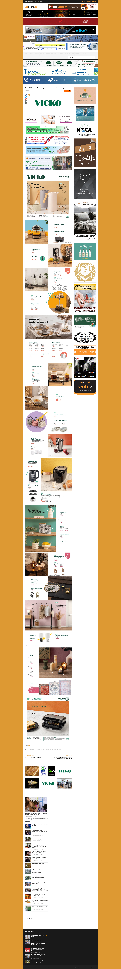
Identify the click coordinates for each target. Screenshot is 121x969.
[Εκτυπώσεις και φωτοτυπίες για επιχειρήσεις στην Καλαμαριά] (64, 783)
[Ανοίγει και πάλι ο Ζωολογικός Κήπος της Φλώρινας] (28, 902)
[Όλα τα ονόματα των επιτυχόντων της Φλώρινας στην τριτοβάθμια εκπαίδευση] (36, 804)
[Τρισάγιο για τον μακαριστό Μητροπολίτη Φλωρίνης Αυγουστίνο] (27, 962)
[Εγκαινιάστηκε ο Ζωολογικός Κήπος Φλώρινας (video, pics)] (28, 839)
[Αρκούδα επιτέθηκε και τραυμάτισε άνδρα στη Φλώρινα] (28, 859)
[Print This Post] (26, 102)
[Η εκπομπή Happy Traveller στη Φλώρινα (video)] (28, 884)
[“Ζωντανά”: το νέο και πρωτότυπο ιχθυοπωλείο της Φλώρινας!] (28, 853)
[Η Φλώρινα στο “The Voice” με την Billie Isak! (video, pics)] (28, 826)
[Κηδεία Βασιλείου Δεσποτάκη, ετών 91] (27, 937)
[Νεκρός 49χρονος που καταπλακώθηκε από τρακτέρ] (28, 878)
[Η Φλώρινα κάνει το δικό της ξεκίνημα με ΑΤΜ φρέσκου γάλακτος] (28, 908)
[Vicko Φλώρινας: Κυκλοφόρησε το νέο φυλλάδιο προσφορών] (64, 771)
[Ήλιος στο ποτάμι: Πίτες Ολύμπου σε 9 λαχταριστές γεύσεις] (32, 771)
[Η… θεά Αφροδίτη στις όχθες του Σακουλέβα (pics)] (28, 896)
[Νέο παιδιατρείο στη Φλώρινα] (28, 865)
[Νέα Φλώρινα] (31, 6)
